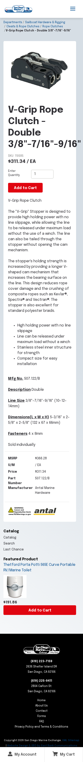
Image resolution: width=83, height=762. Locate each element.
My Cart (67, 754)
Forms (41, 716)
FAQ (41, 721)
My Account (25, 754)
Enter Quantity (14, 173)
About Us (41, 705)
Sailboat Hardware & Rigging (45, 22)
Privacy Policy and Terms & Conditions (41, 727)
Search (9, 543)
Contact (41, 711)
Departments (12, 22)
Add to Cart (39, 610)
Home (41, 700)
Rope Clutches (52, 26)
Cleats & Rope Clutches (22, 26)
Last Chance (13, 549)
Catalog (9, 537)
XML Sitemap (70, 740)
